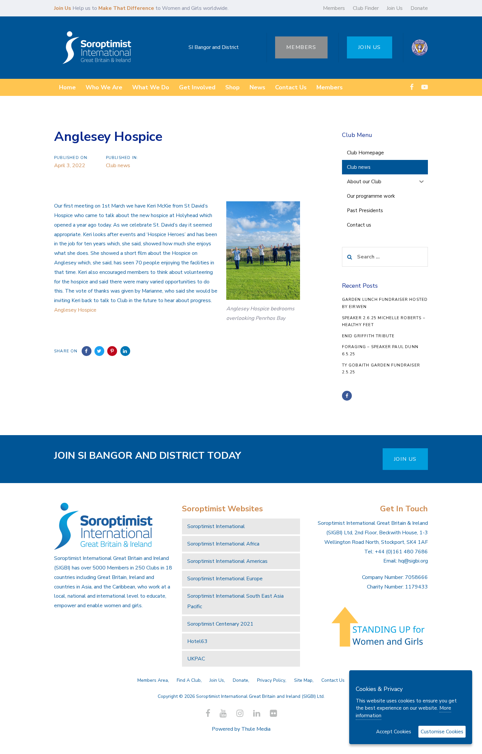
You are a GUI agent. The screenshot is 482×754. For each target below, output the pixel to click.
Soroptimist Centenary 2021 (220, 624)
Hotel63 (197, 641)
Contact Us (333, 680)
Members (334, 8)
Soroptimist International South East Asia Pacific (235, 601)
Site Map (303, 680)
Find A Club (189, 680)
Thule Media (256, 729)
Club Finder (366, 8)
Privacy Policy (271, 680)
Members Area (152, 680)
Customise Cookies (442, 731)
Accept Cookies (393, 731)
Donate (419, 8)
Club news (118, 165)
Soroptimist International (216, 526)
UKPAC (196, 658)
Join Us (395, 8)
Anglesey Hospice (75, 310)
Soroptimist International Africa (223, 543)
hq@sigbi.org (413, 561)
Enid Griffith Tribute (368, 336)
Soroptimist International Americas (227, 561)
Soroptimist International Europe (225, 578)
